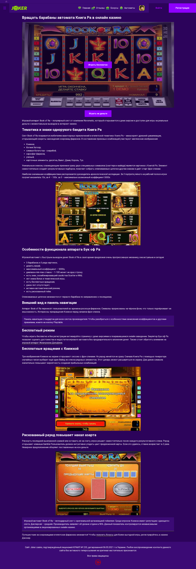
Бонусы (114, 8)
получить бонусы (105, 534)
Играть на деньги (98, 113)
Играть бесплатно (98, 65)
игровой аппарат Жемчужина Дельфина (42, 343)
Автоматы (129, 8)
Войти (159, 8)
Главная (86, 8)
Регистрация (182, 8)
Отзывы (100, 8)
